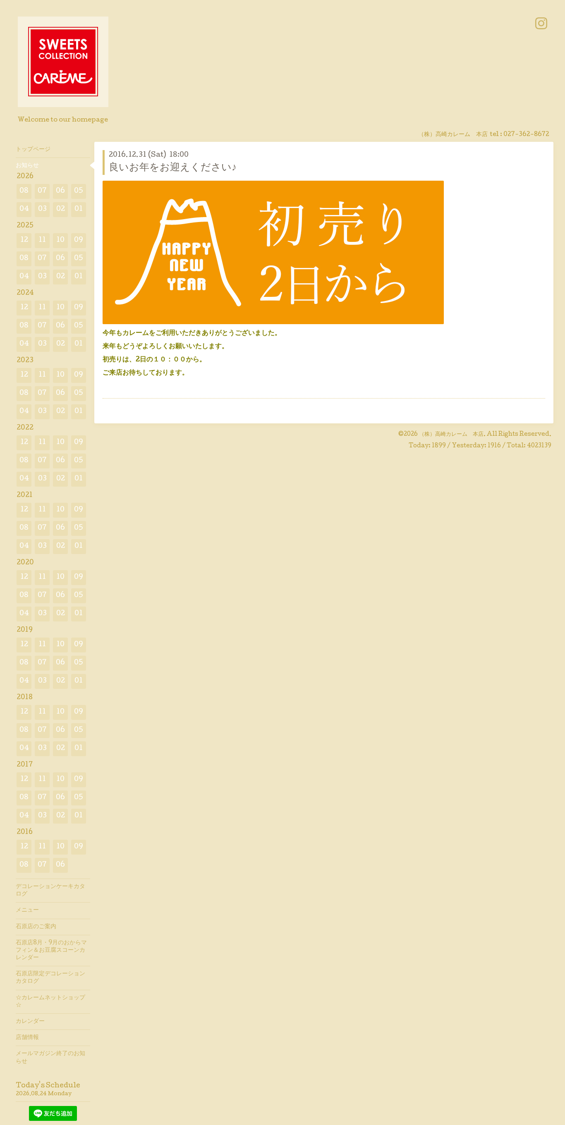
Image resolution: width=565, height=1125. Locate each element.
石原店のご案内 (36, 927)
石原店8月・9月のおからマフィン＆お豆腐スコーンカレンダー (51, 950)
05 (78, 191)
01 (78, 209)
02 (60, 209)
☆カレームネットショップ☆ (50, 1002)
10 (60, 240)
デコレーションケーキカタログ (50, 891)
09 (78, 240)
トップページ (33, 149)
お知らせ (27, 165)
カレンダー (30, 1021)
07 (42, 191)
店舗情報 (27, 1037)
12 (24, 240)
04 (24, 209)
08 (24, 191)
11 (42, 240)
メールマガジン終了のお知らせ (50, 1058)
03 (42, 209)
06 (60, 191)
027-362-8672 (526, 134)
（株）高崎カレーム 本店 (451, 434)
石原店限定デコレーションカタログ (50, 978)
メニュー (27, 910)
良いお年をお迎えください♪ (173, 168)
